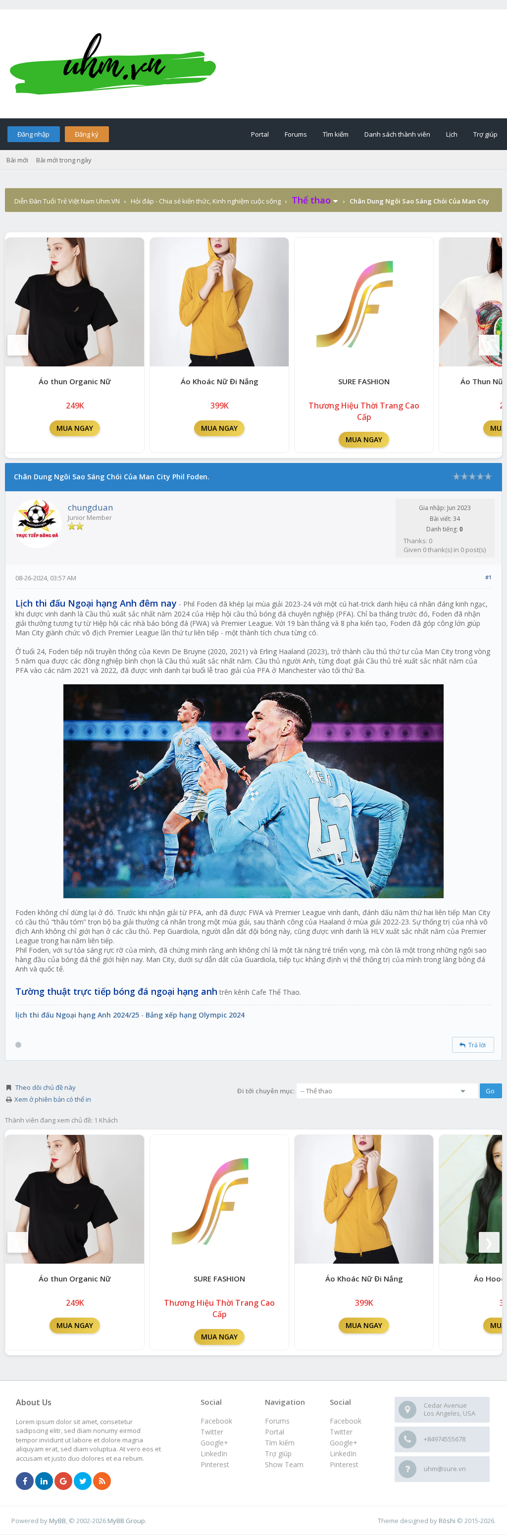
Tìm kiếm (336, 134)
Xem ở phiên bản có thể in (52, 1099)
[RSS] (102, 1481)
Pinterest (344, 1464)
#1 (488, 577)
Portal (260, 134)
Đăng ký (87, 134)
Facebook (345, 1421)
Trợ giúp (485, 134)
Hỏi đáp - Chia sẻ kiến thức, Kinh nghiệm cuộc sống (206, 201)
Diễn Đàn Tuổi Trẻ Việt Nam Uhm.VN (67, 201)
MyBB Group (126, 1520)
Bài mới (17, 159)
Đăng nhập (33, 134)
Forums (296, 134)
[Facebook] (25, 1481)
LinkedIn (343, 1453)
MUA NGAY (74, 428)
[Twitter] (83, 1481)
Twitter (341, 1431)
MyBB (57, 1520)
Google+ (343, 1442)
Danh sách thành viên (397, 134)
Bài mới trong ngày (64, 159)
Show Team (284, 1464)
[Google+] (63, 1481)
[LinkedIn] (44, 1481)
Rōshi (447, 1520)
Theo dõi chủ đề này (45, 1087)
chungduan (90, 507)
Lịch (451, 134)
